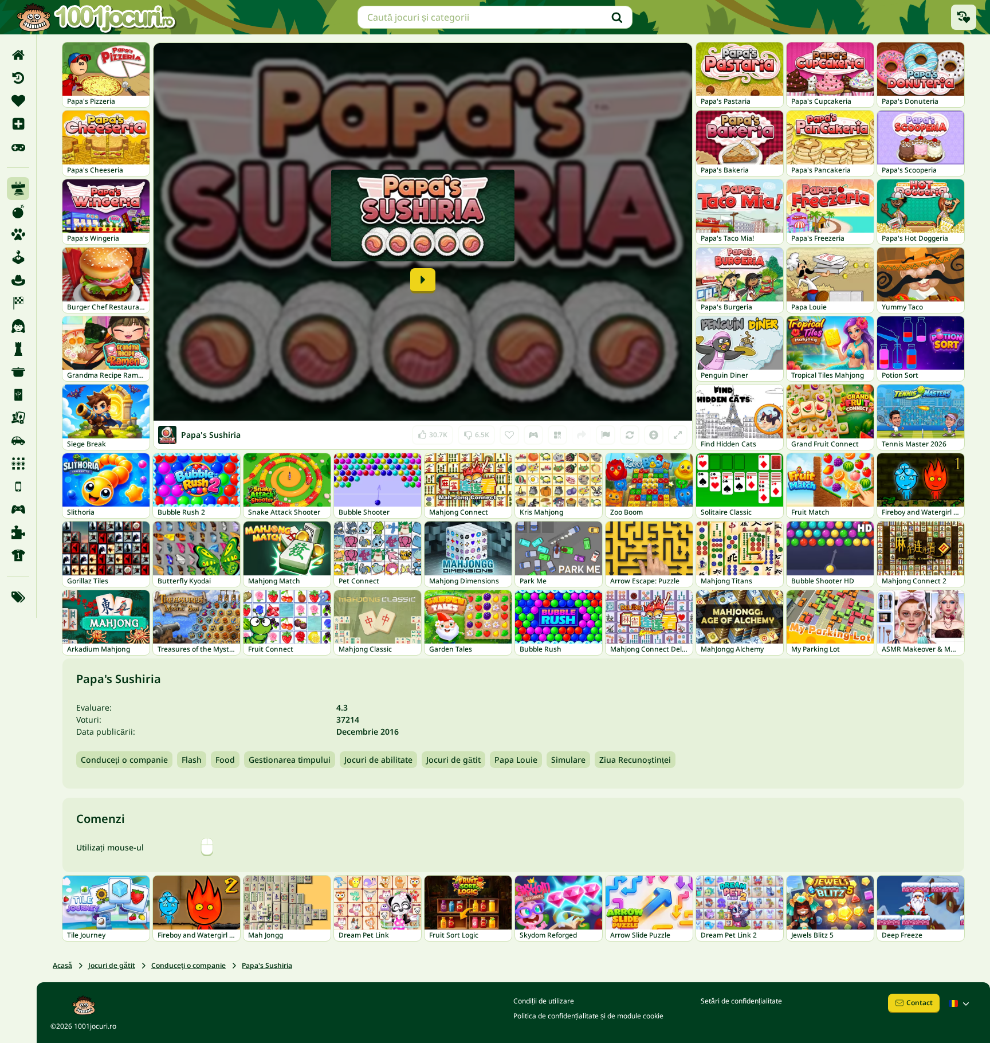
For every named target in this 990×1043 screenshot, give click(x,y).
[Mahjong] (18, 394)
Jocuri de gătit (453, 759)
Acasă (62, 965)
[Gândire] (18, 349)
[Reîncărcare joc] (629, 435)
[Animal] (18, 234)
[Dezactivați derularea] (653, 435)
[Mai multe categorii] (18, 597)
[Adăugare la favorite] (509, 435)
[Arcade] (18, 257)
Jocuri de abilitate (378, 759)
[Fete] (18, 326)
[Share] (581, 435)
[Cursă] (18, 303)
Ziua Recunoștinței (635, 759)
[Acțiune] (18, 211)
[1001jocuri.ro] (96, 17)
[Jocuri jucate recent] (963, 17)
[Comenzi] (533, 435)
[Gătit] (18, 371)
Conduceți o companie (124, 759)
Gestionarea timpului (290, 759)
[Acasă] (18, 55)
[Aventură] (18, 280)
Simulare (568, 759)
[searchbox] (495, 17)
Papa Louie (515, 759)
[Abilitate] (18, 188)
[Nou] (18, 123)
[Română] (960, 1003)
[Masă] (18, 417)
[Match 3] (18, 463)
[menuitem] (18, 55)
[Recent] (18, 77)
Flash (192, 759)
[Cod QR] (557, 435)
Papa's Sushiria (267, 965)
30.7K (433, 432)
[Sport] (18, 555)
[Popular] (18, 146)
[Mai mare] (678, 435)
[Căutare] (617, 17)
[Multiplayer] (18, 509)
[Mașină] (18, 440)
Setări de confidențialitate (741, 1001)
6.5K (476, 432)
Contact (919, 1002)
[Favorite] (18, 100)
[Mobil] (18, 486)
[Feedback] (605, 435)
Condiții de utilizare (543, 1001)
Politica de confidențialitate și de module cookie (588, 1016)
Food (225, 759)
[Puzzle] (18, 532)
